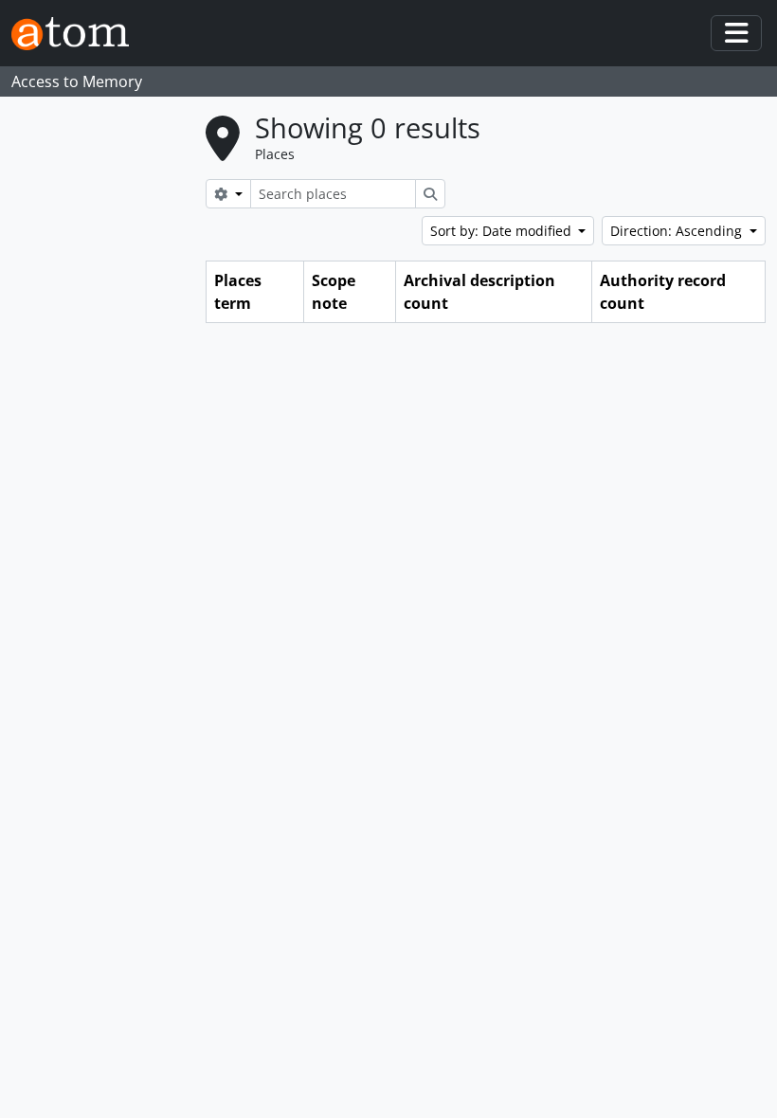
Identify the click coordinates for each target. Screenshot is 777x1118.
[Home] (77, 33)
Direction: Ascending (678, 231)
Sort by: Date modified (502, 231)
